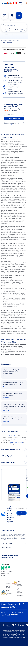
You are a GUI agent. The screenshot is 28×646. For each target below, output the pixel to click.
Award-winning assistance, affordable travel (10, 557)
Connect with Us (12, 605)
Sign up (21, 513)
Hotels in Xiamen (13, 439)
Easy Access (4, 605)
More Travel (20, 3)
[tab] (4, 15)
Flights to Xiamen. (13, 435)
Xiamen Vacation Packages (16, 442)
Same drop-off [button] (7, 21)
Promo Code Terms (7, 547)
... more (23, 53)
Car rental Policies (7, 543)
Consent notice (7, 124)
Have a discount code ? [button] (8, 34)
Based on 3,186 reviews (6, 573)
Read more (6, 376)
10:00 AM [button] (10, 29)
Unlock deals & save (14, 118)
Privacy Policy (14, 124)
